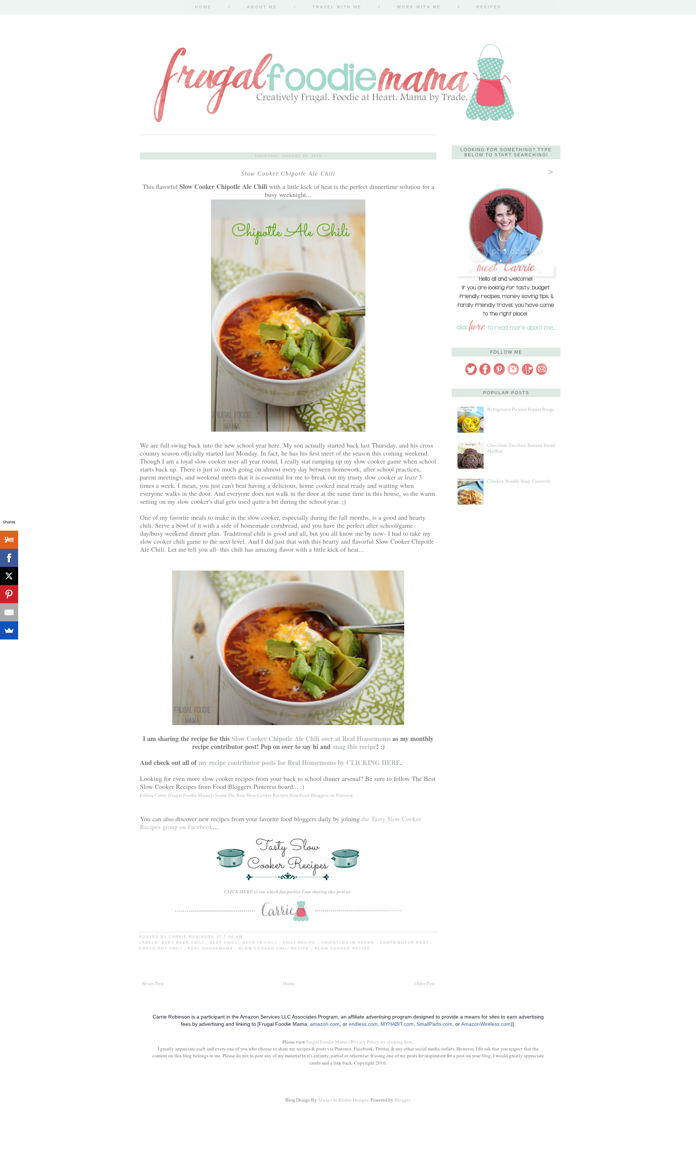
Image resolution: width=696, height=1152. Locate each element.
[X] (9, 576)
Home (203, 7)
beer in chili (261, 943)
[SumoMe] (9, 630)
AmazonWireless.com (486, 1024)
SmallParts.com (434, 1024)
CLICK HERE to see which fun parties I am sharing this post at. (288, 891)
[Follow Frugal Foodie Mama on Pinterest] (499, 374)
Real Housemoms (211, 948)
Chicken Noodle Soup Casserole (519, 481)
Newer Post (152, 983)
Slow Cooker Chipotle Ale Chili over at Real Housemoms (311, 738)
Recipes (488, 7)
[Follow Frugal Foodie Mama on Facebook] (485, 374)
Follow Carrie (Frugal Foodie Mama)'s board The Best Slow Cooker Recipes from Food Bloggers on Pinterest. (247, 795)
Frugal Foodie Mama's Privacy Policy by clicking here (359, 1041)
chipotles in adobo (348, 943)
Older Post (424, 983)
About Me (262, 7)
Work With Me (419, 7)
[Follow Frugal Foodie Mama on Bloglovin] (527, 374)
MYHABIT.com (397, 1024)
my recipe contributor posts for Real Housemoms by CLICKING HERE (299, 762)
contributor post (405, 943)
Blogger (402, 1100)
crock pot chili (161, 948)
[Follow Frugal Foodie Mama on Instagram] (513, 374)
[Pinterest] (9, 594)
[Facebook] (9, 558)
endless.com (363, 1024)
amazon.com (325, 1024)
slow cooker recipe (342, 948)
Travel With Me (336, 7)
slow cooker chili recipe (275, 948)
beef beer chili (184, 943)
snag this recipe (354, 746)
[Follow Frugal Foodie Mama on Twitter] (470, 374)
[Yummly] (9, 540)
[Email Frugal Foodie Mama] (541, 374)
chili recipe (300, 943)
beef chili (224, 943)
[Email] (9, 612)
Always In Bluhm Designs (343, 1100)
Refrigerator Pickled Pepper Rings (520, 409)
